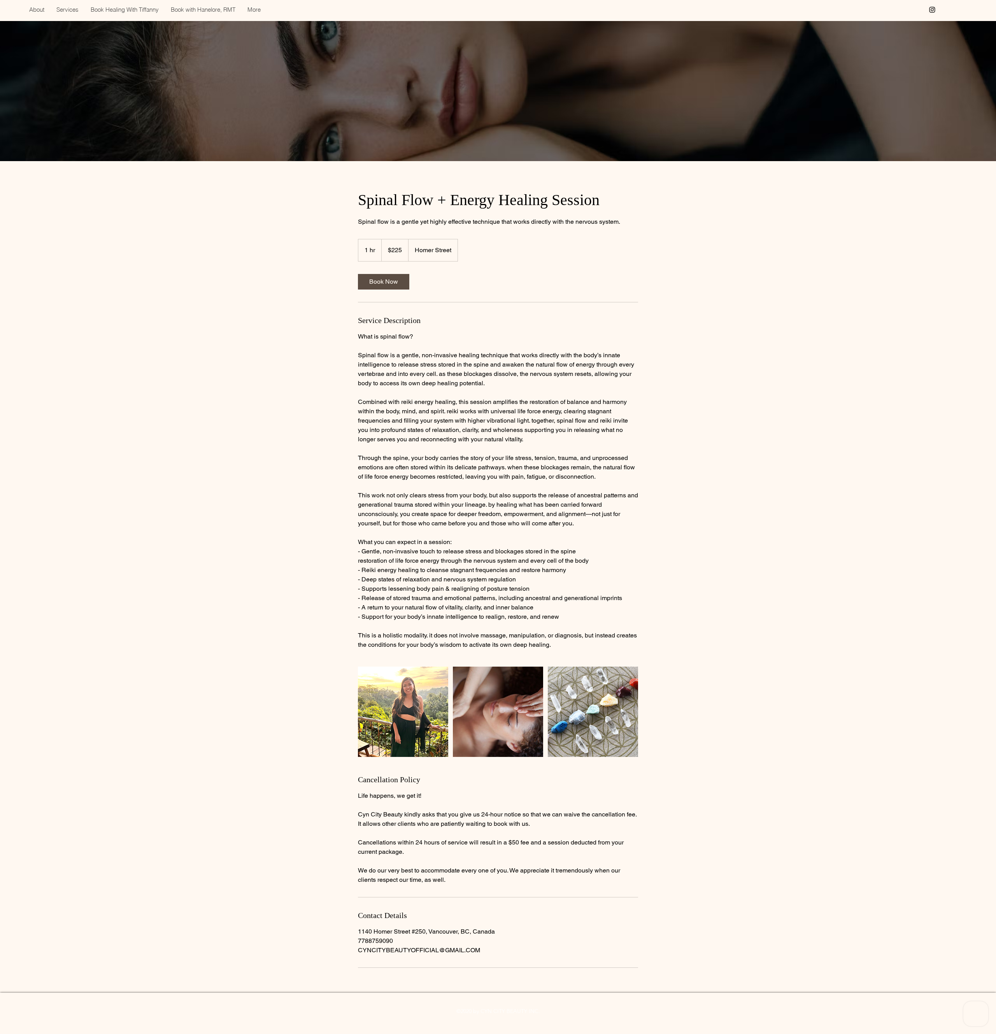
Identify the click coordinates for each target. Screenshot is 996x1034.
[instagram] (932, 10)
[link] (383, 282)
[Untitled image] (403, 712)
